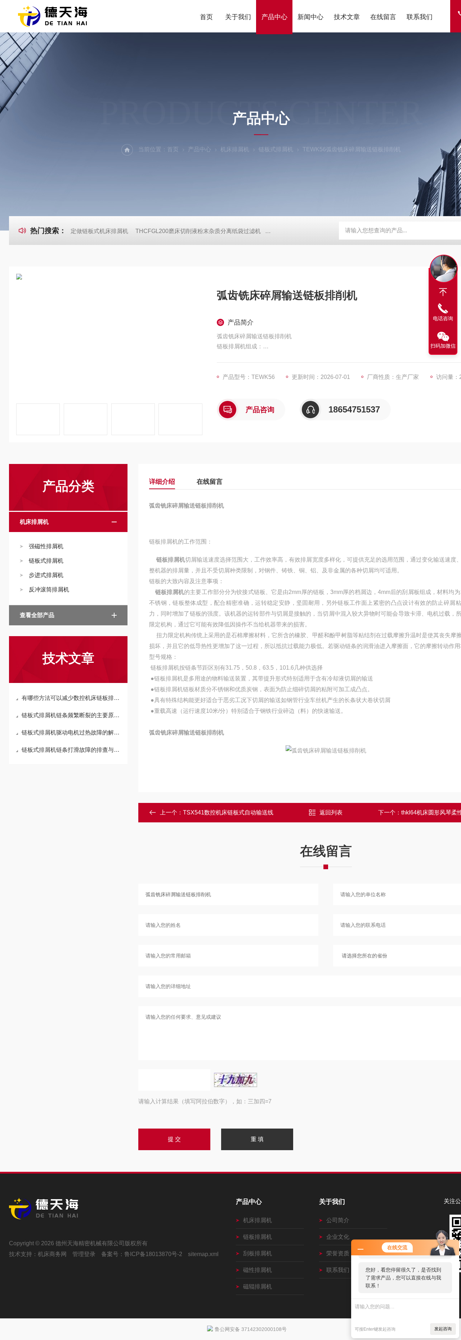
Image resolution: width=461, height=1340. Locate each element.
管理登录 (83, 1254)
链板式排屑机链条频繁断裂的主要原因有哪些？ (72, 715)
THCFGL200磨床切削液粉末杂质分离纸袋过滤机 (198, 231)
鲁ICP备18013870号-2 (153, 1254)
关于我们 (238, 17)
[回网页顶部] (443, 292)
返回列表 (331, 812)
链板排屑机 (257, 1237)
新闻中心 (310, 17)
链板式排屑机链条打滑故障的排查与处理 (72, 750)
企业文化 (337, 1237)
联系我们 (420, 17)
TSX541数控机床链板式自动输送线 (228, 812)
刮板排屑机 (257, 1253)
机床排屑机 (234, 149)
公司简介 (337, 1220)
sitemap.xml (203, 1254)
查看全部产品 (37, 615)
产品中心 (274, 17)
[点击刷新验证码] (235, 1080)
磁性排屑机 (257, 1270)
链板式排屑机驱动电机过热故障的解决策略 (72, 732)
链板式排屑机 (276, 149)
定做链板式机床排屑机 (99, 231)
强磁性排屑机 (46, 546)
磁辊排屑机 (257, 1286)
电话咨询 (443, 318)
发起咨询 (443, 1328)
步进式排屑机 (46, 575)
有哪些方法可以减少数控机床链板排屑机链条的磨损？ (72, 698)
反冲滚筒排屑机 (49, 589)
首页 (206, 17)
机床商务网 (52, 1254)
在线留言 (383, 17)
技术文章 (347, 17)
